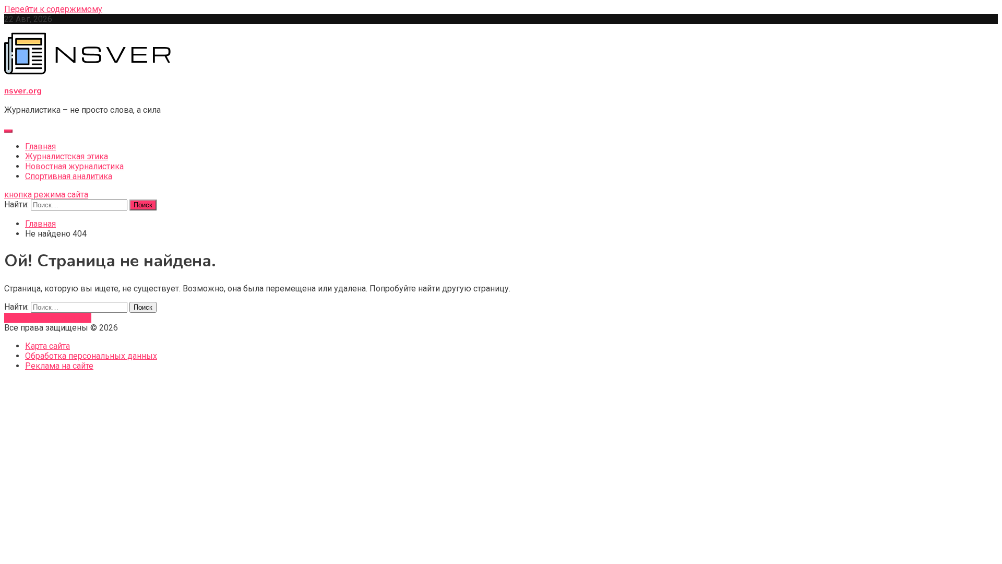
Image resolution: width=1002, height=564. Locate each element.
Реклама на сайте (59, 366)
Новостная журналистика (74, 166)
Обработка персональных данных (91, 356)
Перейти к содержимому (53, 9)
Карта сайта (47, 346)
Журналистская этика (66, 156)
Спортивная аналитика (68, 176)
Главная (40, 146)
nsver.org (23, 91)
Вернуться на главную (47, 318)
